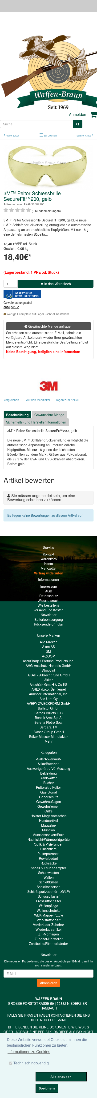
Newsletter (49, 614)
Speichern (47, 1088)
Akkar (48, 679)
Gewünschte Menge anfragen (50, 326)
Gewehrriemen (48, 806)
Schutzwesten (48, 872)
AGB (48, 591)
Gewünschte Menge (49, 414)
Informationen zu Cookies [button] (29, 1052)
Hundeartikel (48, 820)
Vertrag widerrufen (48, 573)
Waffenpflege (48, 905)
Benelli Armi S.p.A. (48, 717)
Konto (48, 563)
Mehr (49, 741)
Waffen (49, 877)
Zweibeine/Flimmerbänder (48, 943)
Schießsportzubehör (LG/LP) (48, 891)
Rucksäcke (48, 863)
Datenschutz (48, 595)
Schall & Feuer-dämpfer (48, 867)
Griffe (48, 811)
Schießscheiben (49, 886)
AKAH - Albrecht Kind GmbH (49, 675)
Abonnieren (48, 982)
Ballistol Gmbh (48, 708)
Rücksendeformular (48, 624)
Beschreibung (17, 414)
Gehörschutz (48, 796)
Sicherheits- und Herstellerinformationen (36, 422)
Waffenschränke (49, 910)
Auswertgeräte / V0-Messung (48, 768)
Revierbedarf (48, 858)
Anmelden (77, 114)
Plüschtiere (48, 849)
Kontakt (48, 554)
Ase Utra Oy (49, 698)
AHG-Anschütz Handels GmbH (48, 665)
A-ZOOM (48, 656)
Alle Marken (48, 641)
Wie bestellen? (49, 605)
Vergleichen (11, 400)
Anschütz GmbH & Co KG (49, 684)
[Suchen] (77, 124)
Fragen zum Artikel (67, 400)
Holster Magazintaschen (49, 815)
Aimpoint (48, 670)
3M (48, 651)
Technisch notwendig (31, 1063)
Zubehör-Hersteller (49, 938)
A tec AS (48, 646)
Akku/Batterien (48, 763)
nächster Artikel (84, 135)
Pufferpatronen (48, 853)
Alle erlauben (61, 1077)
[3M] (49, 384)
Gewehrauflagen (48, 801)
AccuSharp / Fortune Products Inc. (48, 660)
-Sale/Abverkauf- (48, 759)
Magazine (48, 825)
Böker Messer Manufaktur (48, 736)
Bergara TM (48, 727)
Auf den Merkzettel (38, 400)
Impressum (48, 586)
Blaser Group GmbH (48, 731)
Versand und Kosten (48, 610)
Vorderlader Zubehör (48, 924)
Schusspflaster (49, 896)
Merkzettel (48, 568)
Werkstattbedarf (49, 919)
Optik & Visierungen (48, 844)
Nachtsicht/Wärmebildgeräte (49, 839)
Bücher (48, 782)
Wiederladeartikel (48, 929)
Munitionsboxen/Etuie (48, 834)
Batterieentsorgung (48, 619)
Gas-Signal (48, 792)
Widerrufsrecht (49, 600)
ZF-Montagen (48, 934)
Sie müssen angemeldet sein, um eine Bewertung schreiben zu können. (41, 498)
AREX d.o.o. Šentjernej (49, 689)
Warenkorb (48, 558)
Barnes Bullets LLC (48, 712)
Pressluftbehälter (48, 901)
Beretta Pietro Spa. (48, 722)
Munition (48, 830)
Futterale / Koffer (48, 787)
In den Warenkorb (57, 283)
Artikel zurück (12, 135)
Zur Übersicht (50, 135)
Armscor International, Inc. (48, 694)
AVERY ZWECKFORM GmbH (48, 703)
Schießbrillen (48, 882)
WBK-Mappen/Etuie (48, 915)
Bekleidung (48, 773)
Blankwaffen (48, 778)
